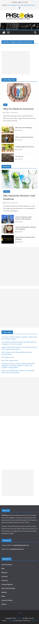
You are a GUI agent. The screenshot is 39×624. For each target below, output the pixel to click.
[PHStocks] (19, 24)
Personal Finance (7, 600)
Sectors (4, 604)
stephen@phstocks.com (21, 545)
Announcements (7, 564)
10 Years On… (19, 156)
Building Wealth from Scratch (24, 147)
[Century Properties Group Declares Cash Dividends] (8, 219)
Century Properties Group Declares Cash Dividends (23, 218)
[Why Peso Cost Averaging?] (8, 129)
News (3, 596)
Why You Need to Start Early (24, 137)
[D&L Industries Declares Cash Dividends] (19, 179)
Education (5, 580)
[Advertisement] (16, 62)
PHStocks (15, 112)
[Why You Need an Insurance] (19, 92)
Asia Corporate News (8, 588)
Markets (4, 592)
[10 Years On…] (8, 157)
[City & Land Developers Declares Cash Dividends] (8, 229)
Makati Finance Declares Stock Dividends (25, 238)
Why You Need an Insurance (18, 108)
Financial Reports (7, 584)
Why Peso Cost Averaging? (23, 127)
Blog (5, 104)
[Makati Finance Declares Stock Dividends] (8, 239)
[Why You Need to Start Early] (8, 138)
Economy (4, 576)
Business (4, 572)
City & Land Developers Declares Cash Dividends (25, 228)
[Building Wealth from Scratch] (8, 148)
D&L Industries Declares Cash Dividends (19, 197)
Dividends (6, 191)
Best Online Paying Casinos (10, 360)
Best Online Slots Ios (8, 357)
